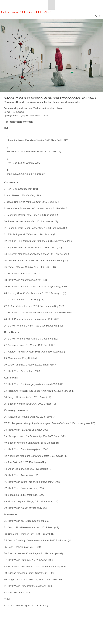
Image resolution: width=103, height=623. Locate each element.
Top (96, 616)
